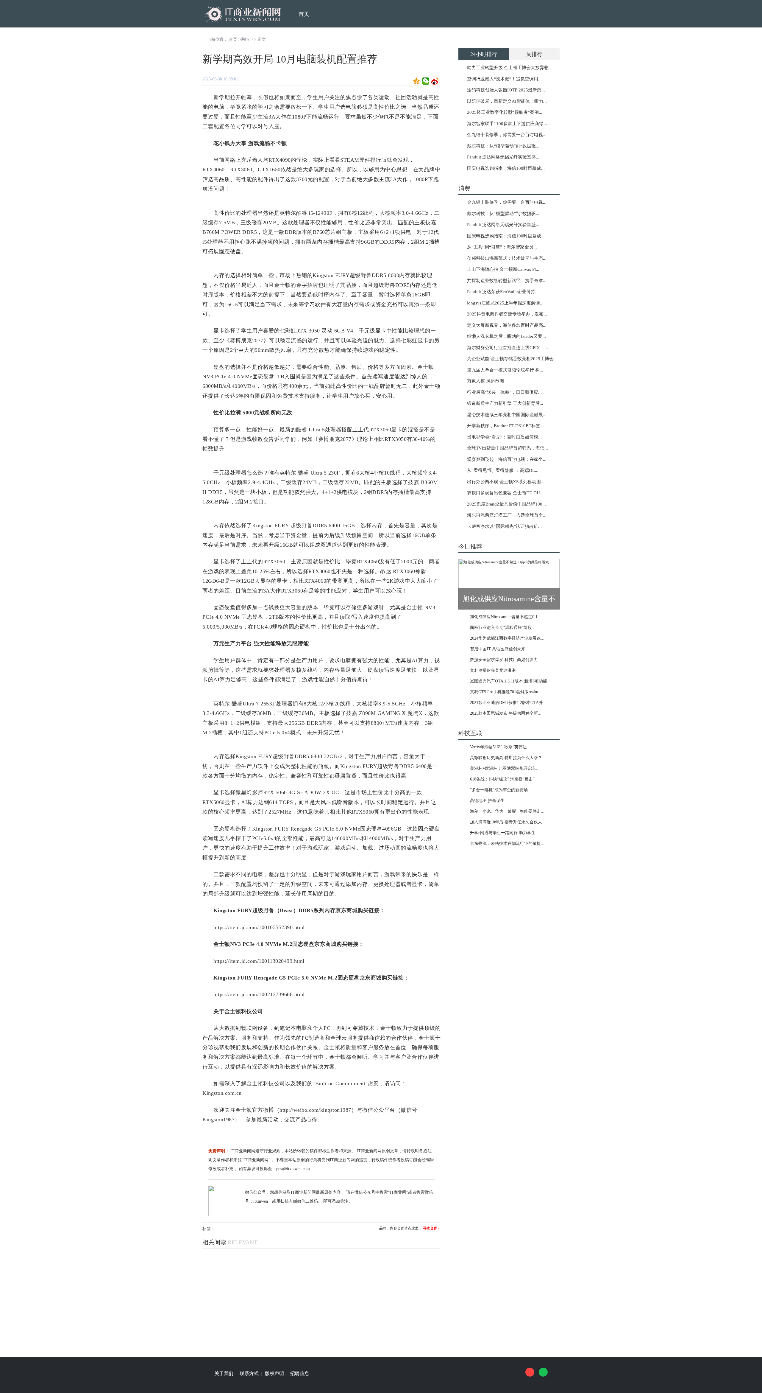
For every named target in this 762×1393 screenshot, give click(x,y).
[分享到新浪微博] (435, 81)
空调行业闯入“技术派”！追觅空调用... (504, 79)
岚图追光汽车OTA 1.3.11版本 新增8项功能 (508, 681)
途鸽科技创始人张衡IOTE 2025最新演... (506, 90)
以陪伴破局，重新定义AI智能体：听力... (507, 101)
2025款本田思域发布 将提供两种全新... (505, 713)
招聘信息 (299, 1373)
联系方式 (249, 1373)
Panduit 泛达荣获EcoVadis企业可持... (503, 291)
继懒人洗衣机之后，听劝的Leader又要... (506, 336)
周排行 (534, 54)
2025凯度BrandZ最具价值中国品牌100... (506, 504)
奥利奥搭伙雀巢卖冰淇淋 (493, 670)
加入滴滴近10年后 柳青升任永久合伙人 (506, 822)
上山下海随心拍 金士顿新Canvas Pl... (503, 269)
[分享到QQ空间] (416, 81)
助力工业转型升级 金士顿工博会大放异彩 (508, 67)
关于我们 (223, 1373)
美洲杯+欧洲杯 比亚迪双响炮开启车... (505, 768)
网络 (245, 39)
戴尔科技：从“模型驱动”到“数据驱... (503, 146)
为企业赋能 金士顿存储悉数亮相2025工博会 (510, 358)
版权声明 (274, 1373)
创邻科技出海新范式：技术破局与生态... (506, 258)
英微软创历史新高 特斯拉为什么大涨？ (506, 757)
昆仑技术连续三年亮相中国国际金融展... (506, 414)
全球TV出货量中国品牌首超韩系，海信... (507, 448)
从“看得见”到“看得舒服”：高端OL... (502, 470)
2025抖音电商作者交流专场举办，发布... (507, 314)
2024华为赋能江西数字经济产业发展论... (507, 638)
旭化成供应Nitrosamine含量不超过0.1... (505, 617)
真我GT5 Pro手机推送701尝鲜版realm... (506, 692)
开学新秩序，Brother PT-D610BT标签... (505, 425)
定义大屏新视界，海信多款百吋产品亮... (506, 325)
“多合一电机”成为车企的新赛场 (499, 790)
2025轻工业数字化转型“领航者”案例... (504, 112)
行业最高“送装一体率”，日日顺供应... (504, 392)
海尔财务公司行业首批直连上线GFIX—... (507, 347)
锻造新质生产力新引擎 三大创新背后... (505, 403)
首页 (304, 14)
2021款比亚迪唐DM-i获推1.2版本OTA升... (508, 702)
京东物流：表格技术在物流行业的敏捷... (507, 843)
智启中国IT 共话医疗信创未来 (497, 649)
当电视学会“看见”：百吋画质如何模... (504, 437)
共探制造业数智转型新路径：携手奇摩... (506, 280)
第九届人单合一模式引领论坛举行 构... (505, 370)
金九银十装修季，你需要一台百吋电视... (506, 134)
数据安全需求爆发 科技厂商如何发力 (504, 659)
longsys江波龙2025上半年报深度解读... (505, 303)
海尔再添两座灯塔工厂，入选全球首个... (506, 515)
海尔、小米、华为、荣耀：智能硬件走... (507, 811)
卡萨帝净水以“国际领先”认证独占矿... (504, 526)
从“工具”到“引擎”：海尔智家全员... (502, 247)
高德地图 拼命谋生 (487, 800)
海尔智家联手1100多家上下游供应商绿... (507, 123)
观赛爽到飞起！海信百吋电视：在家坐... (506, 459)
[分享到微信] (426, 81)
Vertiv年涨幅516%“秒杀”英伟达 (498, 747)
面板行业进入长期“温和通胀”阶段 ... (503, 627)
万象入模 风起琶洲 (485, 381)
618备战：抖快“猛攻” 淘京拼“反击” (502, 779)
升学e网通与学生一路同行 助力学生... (504, 833)
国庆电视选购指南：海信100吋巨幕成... (506, 168)
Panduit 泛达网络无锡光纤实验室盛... (503, 157)
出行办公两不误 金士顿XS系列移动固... (505, 481)
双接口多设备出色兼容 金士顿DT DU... (505, 492)
